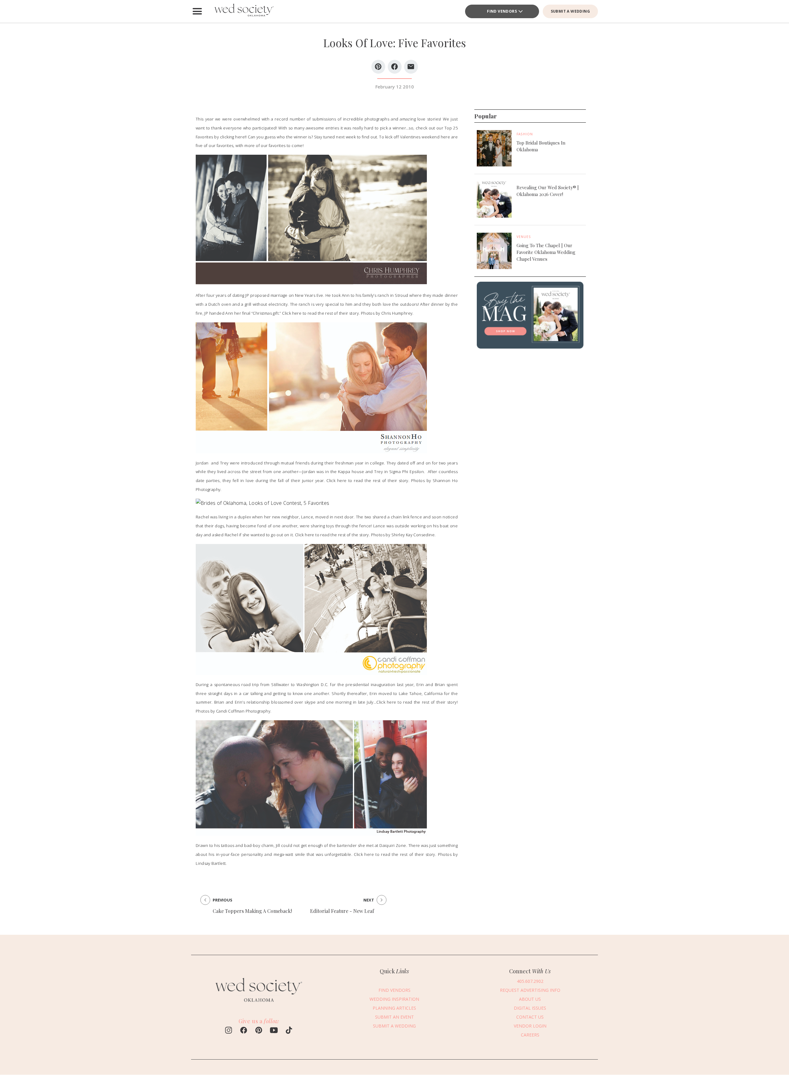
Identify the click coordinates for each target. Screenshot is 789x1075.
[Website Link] (259, 1004)
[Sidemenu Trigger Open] (197, 11)
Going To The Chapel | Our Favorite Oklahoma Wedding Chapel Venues (546, 252)
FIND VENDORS (502, 11)
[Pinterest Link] (258, 1031)
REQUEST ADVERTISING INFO (530, 990)
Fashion (525, 134)
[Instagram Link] (228, 1031)
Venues (524, 237)
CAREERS (530, 1034)
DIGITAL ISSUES (530, 1008)
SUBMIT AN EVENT (394, 1017)
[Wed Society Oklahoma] (243, 11)
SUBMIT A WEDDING (570, 11)
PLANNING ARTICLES (394, 1008)
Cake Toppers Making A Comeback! (252, 911)
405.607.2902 (530, 981)
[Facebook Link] (243, 1031)
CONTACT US (530, 1017)
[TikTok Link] (288, 1031)
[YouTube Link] (273, 1031)
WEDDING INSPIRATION (394, 999)
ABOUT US (530, 999)
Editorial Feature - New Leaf (342, 911)
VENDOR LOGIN (530, 1025)
